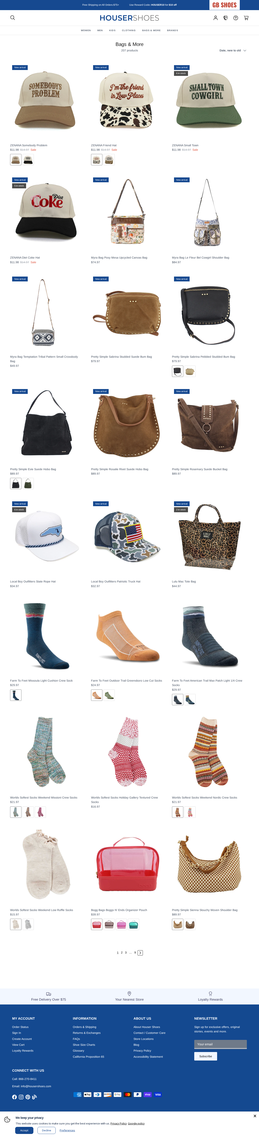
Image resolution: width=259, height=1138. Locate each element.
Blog (136, 1044)
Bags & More (151, 30)
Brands (172, 30)
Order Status (20, 1027)
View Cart (18, 1044)
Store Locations (144, 1038)
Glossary (78, 1050)
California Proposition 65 (88, 1056)
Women (86, 30)
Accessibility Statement (148, 1056)
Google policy (136, 1123)
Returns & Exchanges (87, 1032)
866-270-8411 (28, 1079)
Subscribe (205, 1056)
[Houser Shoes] (129, 18)
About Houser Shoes (147, 1027)
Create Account (22, 1038)
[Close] (255, 1116)
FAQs (76, 1038)
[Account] (215, 17)
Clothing (129, 30)
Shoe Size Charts (84, 1044)
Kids (112, 30)
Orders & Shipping (84, 1027)
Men (100, 30)
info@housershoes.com (36, 1086)
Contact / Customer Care (150, 1032)
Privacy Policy (142, 1050)
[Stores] (225, 17)
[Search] (12, 18)
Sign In (16, 1032)
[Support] (235, 17)
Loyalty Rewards (22, 1050)
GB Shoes (235, 3)
